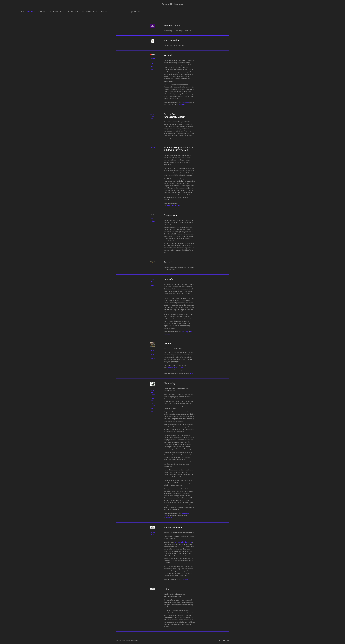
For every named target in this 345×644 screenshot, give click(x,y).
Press (63, 12)
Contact (103, 12)
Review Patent (153, 356)
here (191, 373)
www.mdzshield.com (173, 205)
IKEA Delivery (152, 221)
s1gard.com (185, 102)
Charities (53, 12)
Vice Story (185, 331)
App (152, 285)
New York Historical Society (183, 542)
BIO (22, 12)
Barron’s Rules (89, 12)
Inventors (42, 12)
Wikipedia (182, 104)
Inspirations (74, 12)
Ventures (30, 12)
